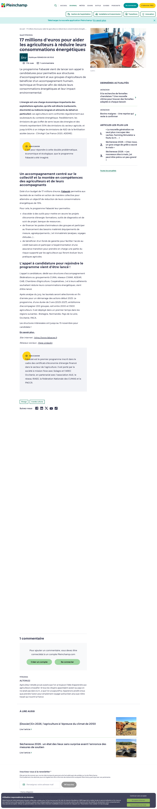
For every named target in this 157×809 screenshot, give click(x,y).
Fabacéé (65, 191)
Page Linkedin (45, 343)
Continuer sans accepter (138, 796)
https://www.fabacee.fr (45, 337)
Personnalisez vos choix (138, 805)
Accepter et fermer (138, 800)
